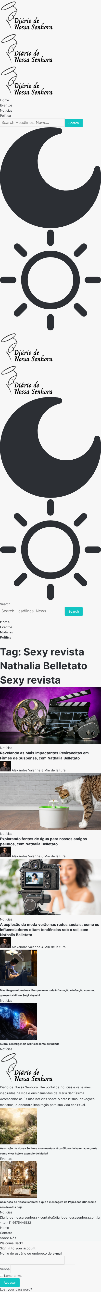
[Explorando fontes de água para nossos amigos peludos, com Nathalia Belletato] (50, 828)
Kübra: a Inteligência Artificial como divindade (29, 1044)
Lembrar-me (13, 1276)
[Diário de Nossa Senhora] (27, 62)
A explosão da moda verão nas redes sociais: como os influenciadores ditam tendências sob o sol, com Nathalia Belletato (49, 929)
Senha (5, 1269)
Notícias (6, 748)
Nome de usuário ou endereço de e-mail (31, 1253)
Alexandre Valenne (26, 770)
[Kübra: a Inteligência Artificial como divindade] (18, 1039)
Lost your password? (16, 1289)
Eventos (6, 1159)
